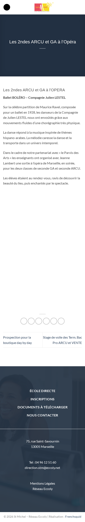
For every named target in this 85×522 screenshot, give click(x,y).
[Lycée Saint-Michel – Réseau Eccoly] (44, 7)
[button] (7, 7)
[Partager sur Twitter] (38, 321)
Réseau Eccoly (43, 489)
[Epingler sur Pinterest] (53, 321)
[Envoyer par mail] (46, 321)
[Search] (80, 7)
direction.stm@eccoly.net (42, 468)
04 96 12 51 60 (45, 462)
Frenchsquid (73, 516)
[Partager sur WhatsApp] (23, 321)
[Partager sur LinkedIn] (61, 321)
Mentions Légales (42, 483)
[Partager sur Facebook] (31, 321)
